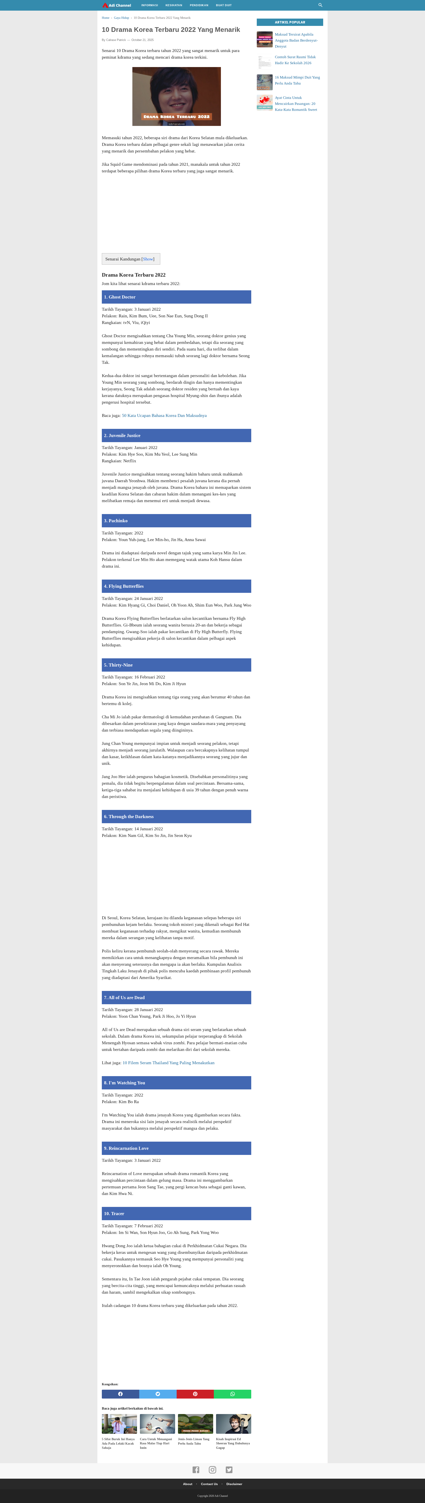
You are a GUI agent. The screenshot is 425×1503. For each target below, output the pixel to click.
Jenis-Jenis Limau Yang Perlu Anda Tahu (193, 1441)
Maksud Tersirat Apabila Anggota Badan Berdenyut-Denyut (296, 40)
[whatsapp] (232, 1394)
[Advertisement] (176, 215)
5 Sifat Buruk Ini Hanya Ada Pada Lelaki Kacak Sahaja (118, 1443)
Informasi (149, 5)
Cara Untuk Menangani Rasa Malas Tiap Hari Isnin (156, 1443)
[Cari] (320, 6)
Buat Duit (224, 5)
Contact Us (209, 1484)
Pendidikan (199, 5)
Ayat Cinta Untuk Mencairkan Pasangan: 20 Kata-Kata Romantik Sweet (296, 104)
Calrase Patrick (116, 40)
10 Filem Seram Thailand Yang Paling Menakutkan (168, 1062)
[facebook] (120, 1394)
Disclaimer (234, 1484)
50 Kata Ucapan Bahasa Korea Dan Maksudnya (164, 415)
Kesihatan (174, 5)
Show (148, 258)
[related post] (119, 1424)
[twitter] (158, 1394)
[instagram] (212, 1473)
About (187, 1484)
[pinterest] (195, 1394)
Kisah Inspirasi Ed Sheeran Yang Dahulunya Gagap (233, 1443)
